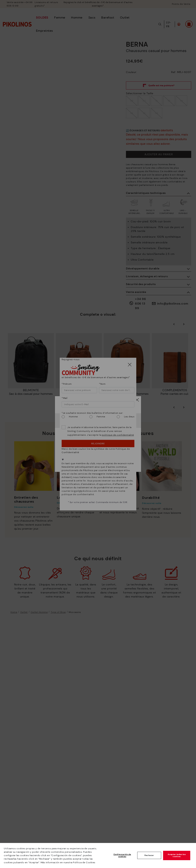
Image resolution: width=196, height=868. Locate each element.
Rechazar (149, 855)
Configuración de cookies (122, 855)
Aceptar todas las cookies (177, 855)
